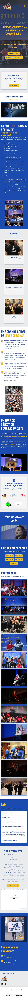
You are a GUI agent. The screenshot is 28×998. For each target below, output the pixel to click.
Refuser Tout (9, 995)
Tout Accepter (18, 995)
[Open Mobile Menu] (24, 6)
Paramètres (14, 992)
